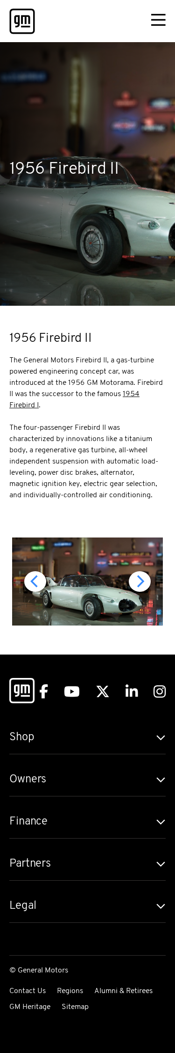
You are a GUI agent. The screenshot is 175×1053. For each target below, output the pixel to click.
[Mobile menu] (158, 21)
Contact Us (27, 991)
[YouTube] (72, 692)
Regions (70, 991)
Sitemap (75, 1007)
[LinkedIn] (132, 692)
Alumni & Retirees (123, 991)
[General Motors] (22, 692)
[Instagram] (160, 692)
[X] (103, 692)
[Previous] (35, 581)
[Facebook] (43, 692)
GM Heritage (29, 1007)
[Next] (140, 581)
